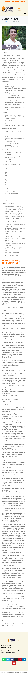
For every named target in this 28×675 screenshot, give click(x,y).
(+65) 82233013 (8, 647)
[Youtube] (14, 663)
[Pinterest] (20, 659)
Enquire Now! (7, 2)
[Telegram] (8, 659)
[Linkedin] (24, 659)
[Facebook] (12, 659)
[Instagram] (16, 659)
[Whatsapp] (4, 659)
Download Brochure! (18, 2)
